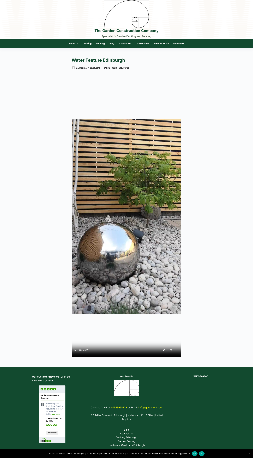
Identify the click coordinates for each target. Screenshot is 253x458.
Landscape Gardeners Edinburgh (126, 445)
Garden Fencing (126, 441)
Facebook (178, 43)
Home (72, 43)
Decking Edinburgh (126, 437)
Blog (112, 43)
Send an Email (161, 43)
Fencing (100, 43)
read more (56, 414)
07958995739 (119, 407)
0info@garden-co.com (149, 407)
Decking (87, 43)
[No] (249, 453)
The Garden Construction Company (126, 30)
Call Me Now (142, 43)
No (201, 453)
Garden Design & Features (116, 68)
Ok (194, 453)
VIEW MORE (52, 433)
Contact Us (125, 43)
